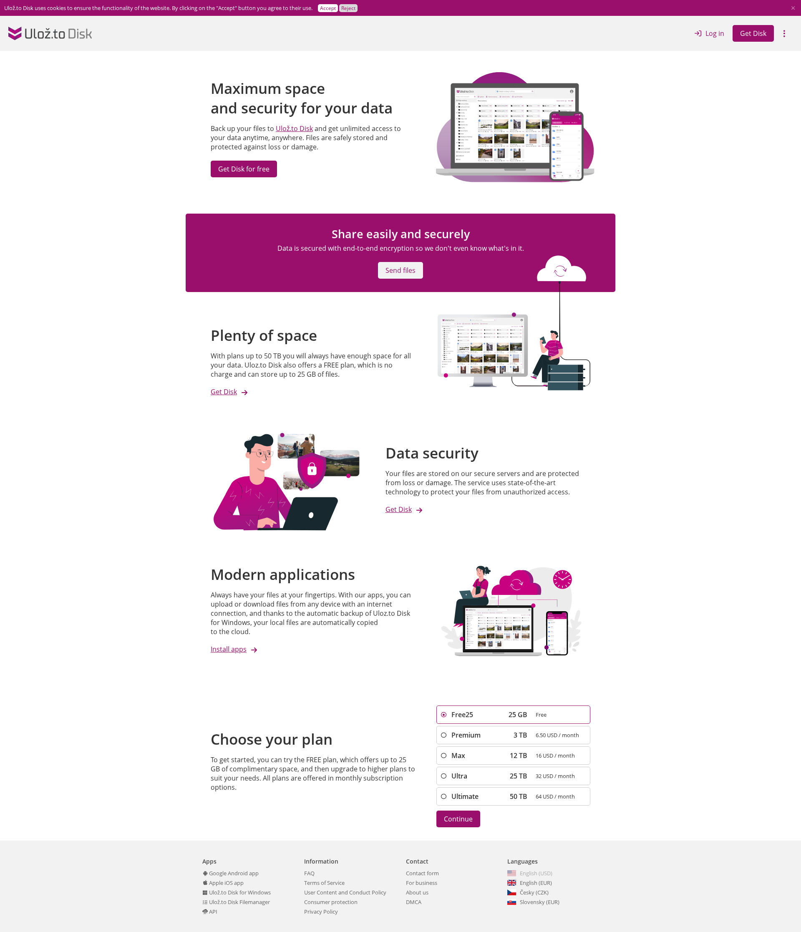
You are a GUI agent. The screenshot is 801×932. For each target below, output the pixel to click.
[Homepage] (50, 33)
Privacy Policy (321, 911)
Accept (328, 8)
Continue (458, 819)
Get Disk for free (244, 169)
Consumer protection (331, 902)
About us (417, 892)
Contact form (422, 873)
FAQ (309, 873)
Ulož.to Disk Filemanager (239, 902)
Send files (400, 270)
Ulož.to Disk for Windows (239, 892)
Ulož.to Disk (294, 128)
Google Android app (233, 873)
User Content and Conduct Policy (345, 892)
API (212, 911)
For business (421, 883)
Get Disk (753, 33)
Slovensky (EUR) (539, 902)
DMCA (413, 902)
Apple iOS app (226, 883)
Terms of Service (324, 883)
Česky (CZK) (534, 892)
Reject (348, 8)
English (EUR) (536, 883)
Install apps (229, 649)
